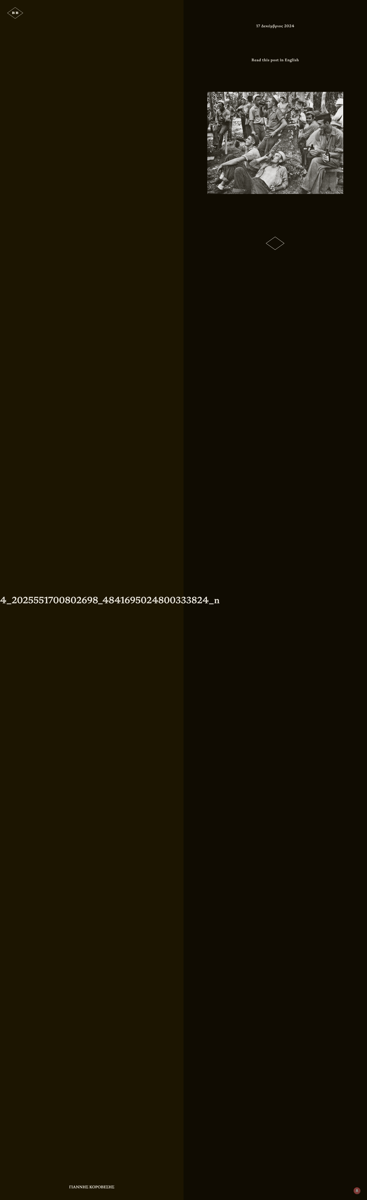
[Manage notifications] (357, 1190)
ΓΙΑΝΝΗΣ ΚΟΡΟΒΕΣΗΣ (91, 1187)
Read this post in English (275, 60)
